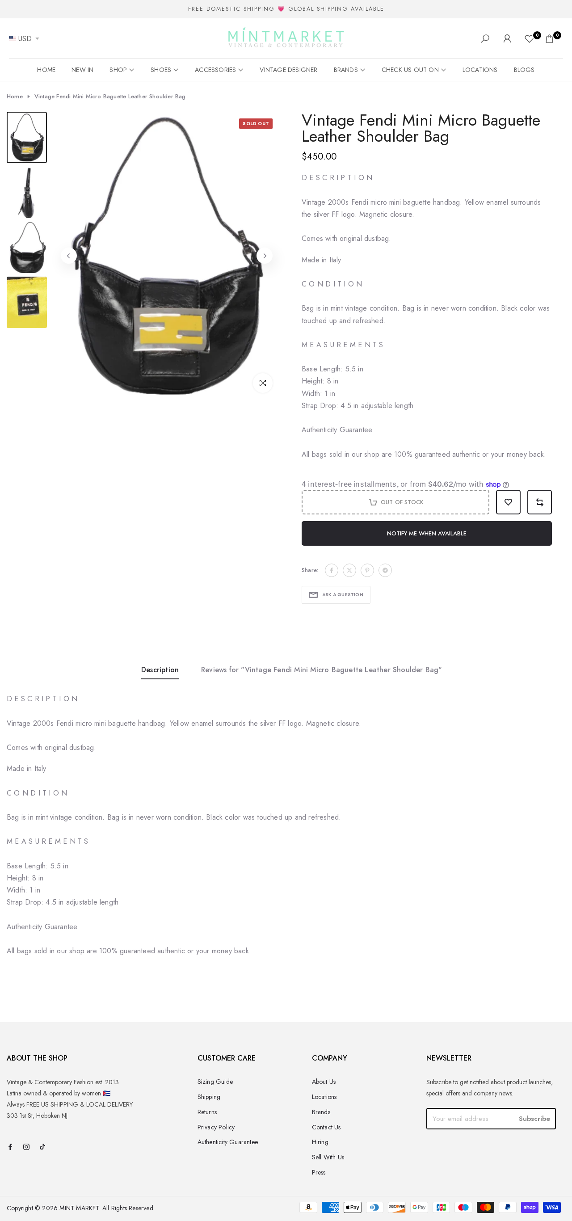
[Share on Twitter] (349, 570)
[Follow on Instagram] (26, 1147)
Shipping (209, 1096)
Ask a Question (342, 594)
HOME (46, 69)
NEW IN (82, 69)
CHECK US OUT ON (410, 69)
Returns (207, 1111)
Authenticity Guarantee (228, 1141)
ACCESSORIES (215, 69)
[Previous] (69, 256)
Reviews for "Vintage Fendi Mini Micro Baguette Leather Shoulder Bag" (321, 670)
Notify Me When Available (427, 533)
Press (319, 1172)
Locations (324, 1096)
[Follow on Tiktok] (42, 1147)
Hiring (320, 1141)
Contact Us (326, 1127)
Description (160, 670)
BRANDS (346, 69)
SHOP (118, 69)
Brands (321, 1111)
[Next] (265, 256)
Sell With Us (328, 1157)
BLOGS (524, 69)
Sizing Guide (215, 1081)
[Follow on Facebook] (10, 1147)
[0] (529, 39)
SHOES (161, 69)
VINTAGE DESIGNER (288, 69)
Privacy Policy (216, 1127)
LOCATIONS (480, 69)
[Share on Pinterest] (367, 570)
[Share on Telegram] (385, 570)
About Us (324, 1081)
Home (15, 97)
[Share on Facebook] (331, 570)
